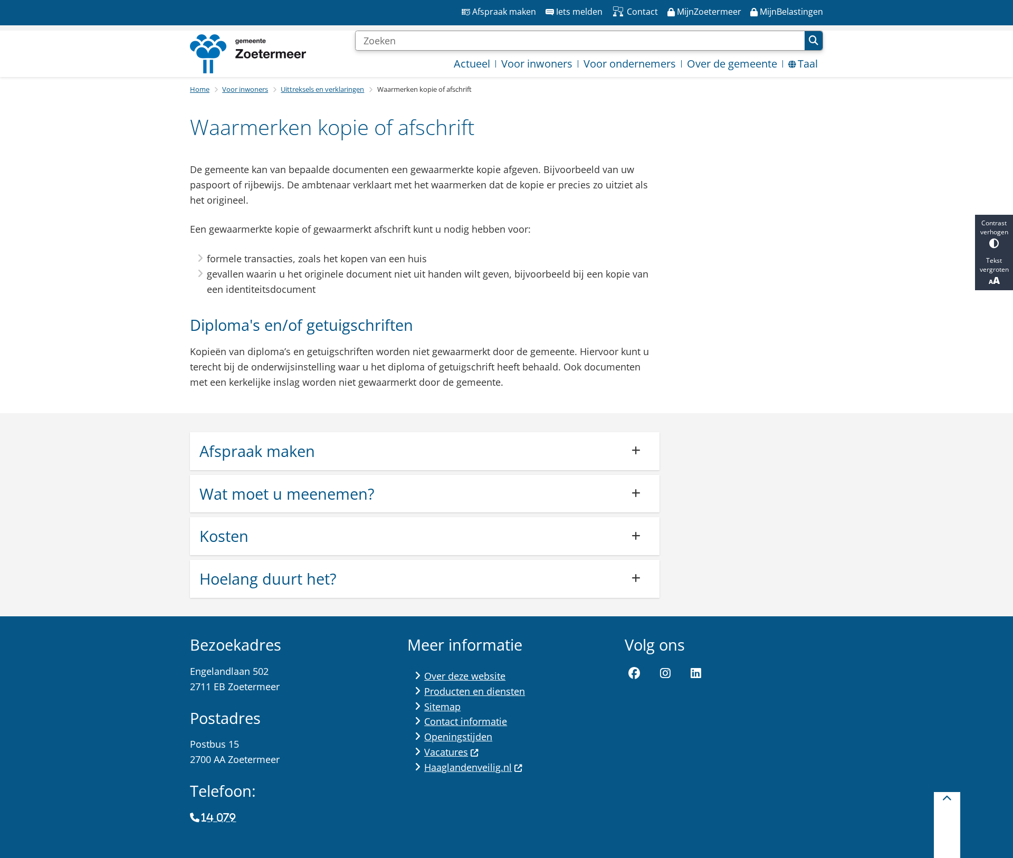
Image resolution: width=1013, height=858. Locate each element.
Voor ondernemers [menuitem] (630, 63)
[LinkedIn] (695, 673)
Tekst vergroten (994, 265)
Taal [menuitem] (808, 63)
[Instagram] (665, 673)
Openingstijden (458, 736)
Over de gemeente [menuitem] (732, 63)
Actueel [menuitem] (472, 63)
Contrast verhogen (994, 227)
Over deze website (464, 676)
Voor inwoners (245, 89)
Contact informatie (465, 721)
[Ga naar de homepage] (248, 53)
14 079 (219, 818)
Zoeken (814, 40)
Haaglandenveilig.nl (468, 767)
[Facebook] (634, 673)
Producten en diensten (474, 691)
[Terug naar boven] (947, 825)
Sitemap (442, 706)
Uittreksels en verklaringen (322, 89)
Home (199, 89)
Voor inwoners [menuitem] (536, 63)
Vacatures (446, 752)
